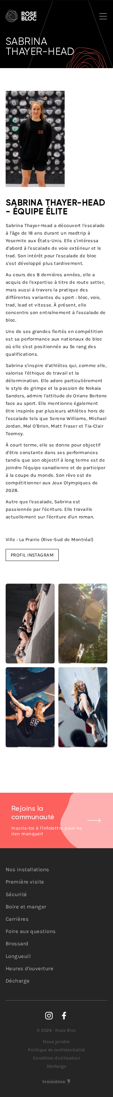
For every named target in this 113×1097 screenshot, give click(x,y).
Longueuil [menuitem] (18, 956)
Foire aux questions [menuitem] (31, 931)
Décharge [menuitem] (18, 980)
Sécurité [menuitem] (16, 894)
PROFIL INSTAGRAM (32, 555)
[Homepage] (21, 16)
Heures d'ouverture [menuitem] (29, 968)
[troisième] (56, 1082)
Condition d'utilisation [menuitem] (56, 1058)
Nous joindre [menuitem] (56, 1041)
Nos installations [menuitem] (27, 869)
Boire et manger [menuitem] (26, 906)
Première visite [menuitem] (25, 881)
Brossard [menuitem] (17, 943)
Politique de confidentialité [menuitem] (56, 1050)
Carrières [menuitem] (17, 919)
